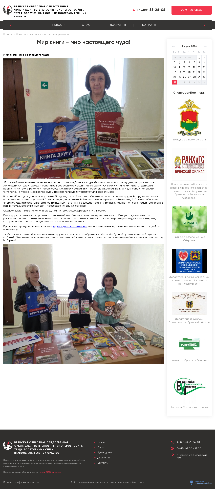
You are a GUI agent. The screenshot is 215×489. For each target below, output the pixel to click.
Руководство (104, 452)
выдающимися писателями (70, 226)
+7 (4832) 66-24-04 (188, 442)
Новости (59, 25)
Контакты (149, 25)
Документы (118, 25)
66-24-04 (151, 10)
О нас (86, 25)
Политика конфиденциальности (21, 482)
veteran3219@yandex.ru (49, 472)
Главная (7, 34)
